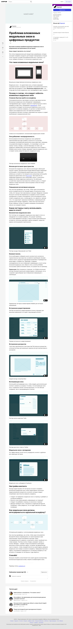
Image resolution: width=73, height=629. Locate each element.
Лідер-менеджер (52, 620)
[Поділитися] (3, 57)
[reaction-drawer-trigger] (2, 44)
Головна (11, 620)
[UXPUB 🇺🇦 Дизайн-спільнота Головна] (4, 1)
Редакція (14, 26)
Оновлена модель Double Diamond (61, 33)
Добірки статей (31, 620)
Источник (29, 175)
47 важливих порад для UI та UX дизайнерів (60, 39)
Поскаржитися (33, 581)
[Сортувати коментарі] (27, 572)
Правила (36, 622)
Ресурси (25, 620)
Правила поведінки (24, 581)
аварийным (34, 105)
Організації (41, 622)
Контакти (31, 622)
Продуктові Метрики (39, 620)
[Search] (31, 2)
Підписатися (62, 10)
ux (10, 43)
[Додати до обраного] (3, 53)
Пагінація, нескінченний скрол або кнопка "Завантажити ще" (61, 28)
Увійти (62, 1)
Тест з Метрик (60, 620)
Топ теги (21, 620)
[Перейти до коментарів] (3, 48)
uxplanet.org (21, 566)
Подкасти (16, 620)
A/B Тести (46, 620)
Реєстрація (68, 1)
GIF (46, 247)
